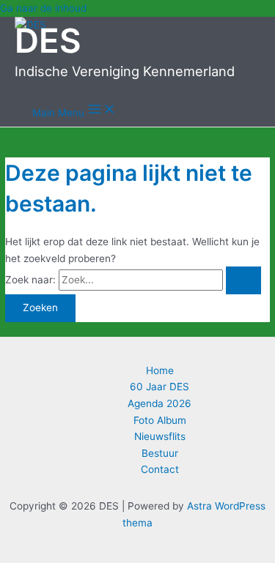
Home (160, 370)
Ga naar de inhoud (43, 8)
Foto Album (159, 420)
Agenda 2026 (159, 403)
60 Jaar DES (159, 386)
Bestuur (160, 453)
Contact (160, 469)
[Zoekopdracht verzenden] (243, 280)
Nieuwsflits (160, 436)
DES (48, 40)
